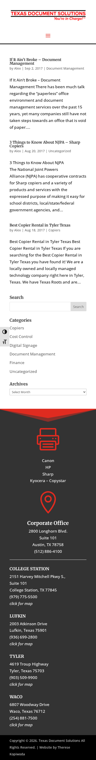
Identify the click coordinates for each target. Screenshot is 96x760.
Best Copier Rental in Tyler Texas (40, 225)
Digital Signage (23, 345)
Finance (17, 362)
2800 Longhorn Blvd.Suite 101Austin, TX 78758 (48, 537)
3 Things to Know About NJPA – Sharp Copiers (45, 144)
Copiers (54, 230)
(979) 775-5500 (23, 596)
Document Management (65, 68)
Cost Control (21, 336)
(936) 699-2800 (23, 637)
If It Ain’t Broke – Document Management (35, 61)
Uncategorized (59, 151)
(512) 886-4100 (48, 551)
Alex (17, 68)
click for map (21, 724)
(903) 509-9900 (23, 677)
